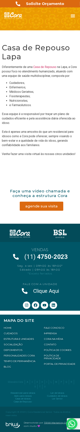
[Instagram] (26, 305)
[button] (72, 15)
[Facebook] (35, 305)
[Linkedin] (53, 305)
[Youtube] (44, 305)
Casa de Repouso (44, 67)
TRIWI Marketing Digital (58, 422)
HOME (8, 327)
